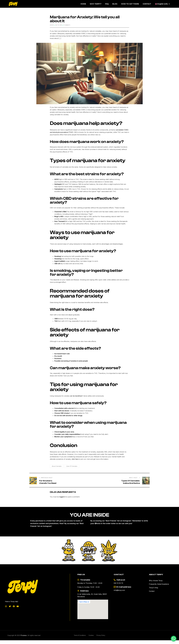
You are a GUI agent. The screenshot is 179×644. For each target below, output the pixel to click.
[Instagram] (6, 606)
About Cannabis (57, 466)
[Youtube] (18, 606)
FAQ (107, 4)
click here (74, 459)
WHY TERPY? (95, 4)
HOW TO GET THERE (130, 4)
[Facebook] (14, 606)
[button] (173, 638)
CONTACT (147, 4)
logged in (62, 497)
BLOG (114, 4)
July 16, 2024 (58, 25)
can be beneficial (76, 396)
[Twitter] (10, 606)
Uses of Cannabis (71, 466)
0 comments (66, 25)
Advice (52, 25)
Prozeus (24, 635)
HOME (83, 4)
